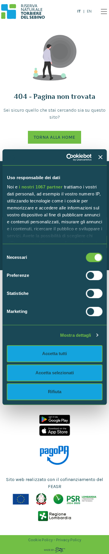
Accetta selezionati (54, 372)
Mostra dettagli (75, 335)
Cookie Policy (40, 539)
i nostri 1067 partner (40, 186)
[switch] (94, 275)
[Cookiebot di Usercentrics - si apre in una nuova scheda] (68, 157)
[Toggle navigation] (102, 11)
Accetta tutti (54, 353)
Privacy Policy (68, 539)
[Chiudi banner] (100, 157)
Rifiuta (54, 391)
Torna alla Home (54, 137)
